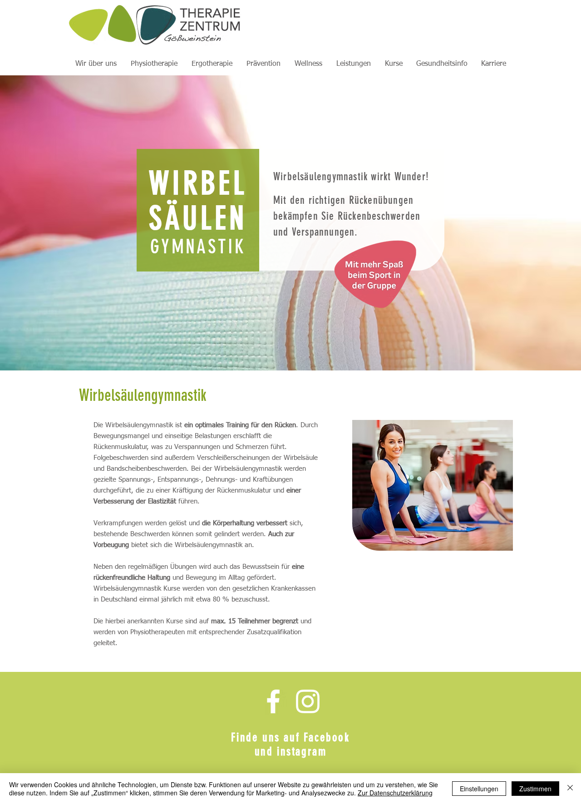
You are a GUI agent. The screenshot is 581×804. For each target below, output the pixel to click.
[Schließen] (570, 788)
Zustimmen (535, 788)
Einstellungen (479, 788)
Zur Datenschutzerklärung (395, 792)
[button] (95, 64)
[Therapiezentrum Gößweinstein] (273, 701)
